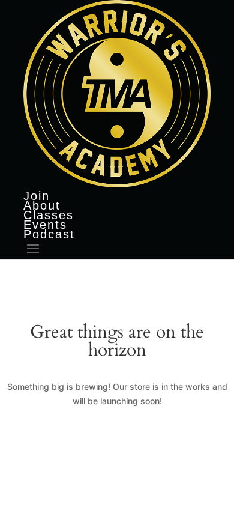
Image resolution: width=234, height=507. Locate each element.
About (42, 205)
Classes (48, 215)
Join (36, 195)
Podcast (49, 234)
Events (45, 224)
